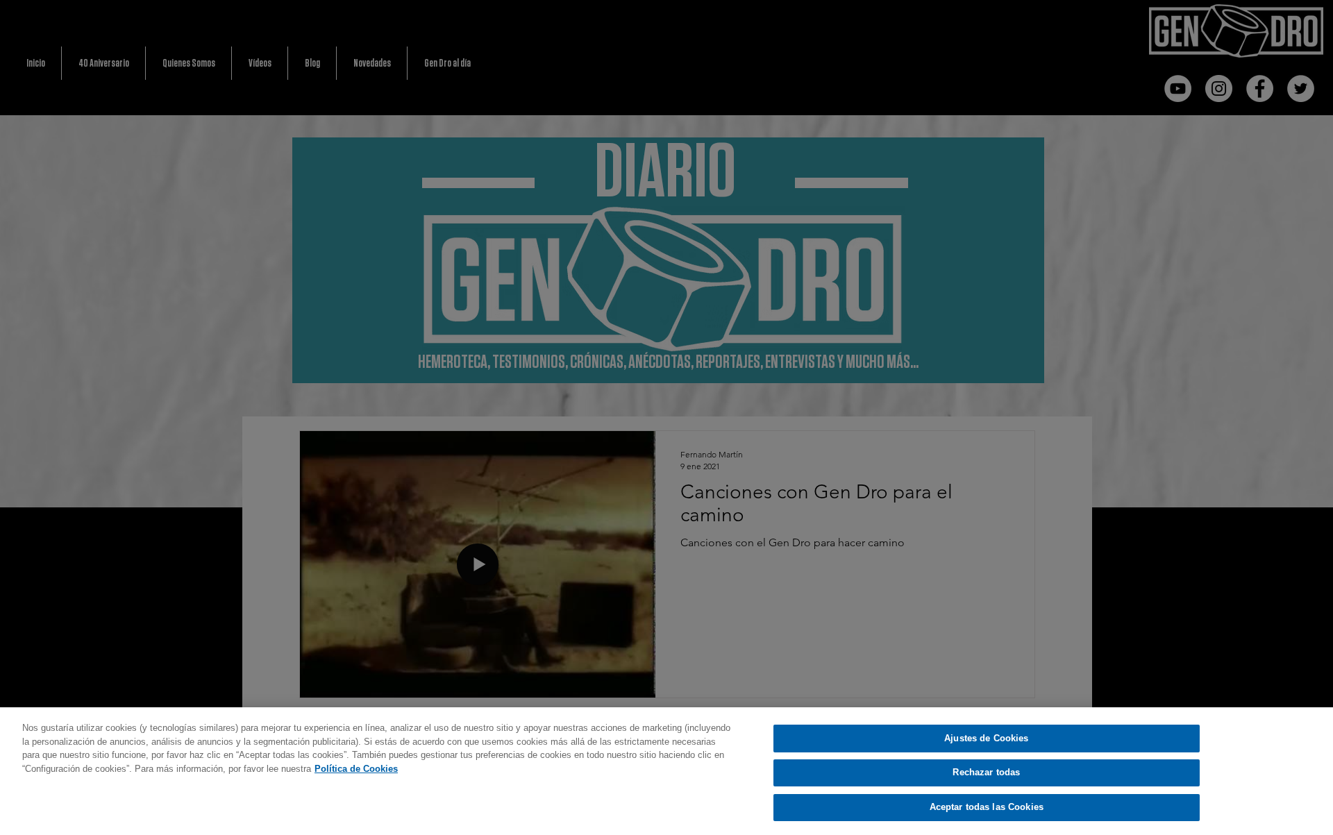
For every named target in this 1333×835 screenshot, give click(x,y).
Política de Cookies (356, 769)
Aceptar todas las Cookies (986, 807)
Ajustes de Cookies (986, 738)
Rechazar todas (986, 773)
